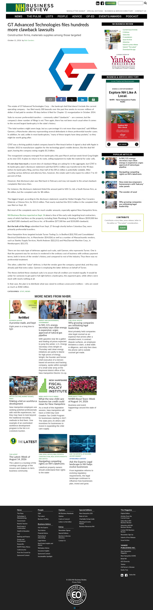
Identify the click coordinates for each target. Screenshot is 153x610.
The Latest (13, 454)
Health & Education (23, 531)
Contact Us (140, 11)
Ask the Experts (75, 454)
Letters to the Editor (65, 522)
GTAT (22, 291)
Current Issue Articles (130, 30)
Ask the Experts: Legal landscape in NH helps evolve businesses (80, 464)
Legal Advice (77, 320)
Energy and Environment (48, 320)
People (63, 16)
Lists (49, 16)
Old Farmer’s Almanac (128, 567)
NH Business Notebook (66, 513)
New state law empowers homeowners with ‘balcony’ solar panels (131, 184)
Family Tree (124, 570)
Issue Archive (127, 40)
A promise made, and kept (22, 323)
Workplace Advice (43, 548)
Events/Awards (110, 16)
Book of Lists (83, 516)
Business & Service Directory (119, 11)
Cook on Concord (64, 519)
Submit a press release (130, 44)
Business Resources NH (86, 526)
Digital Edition (125, 513)
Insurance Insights (43, 551)
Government (44, 322)
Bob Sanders (29, 40)
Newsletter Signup (76, 11)
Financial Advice (43, 533)
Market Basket (27, 396)
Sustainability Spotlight (45, 556)
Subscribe (110, 3)
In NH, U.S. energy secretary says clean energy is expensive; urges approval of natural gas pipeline (53, 330)
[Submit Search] (145, 3)
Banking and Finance (23, 537)
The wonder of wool (128, 192)
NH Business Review (29, 7)
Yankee (123, 564)
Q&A (39, 513)
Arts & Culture (15, 396)
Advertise (126, 42)
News (18, 16)
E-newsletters (127, 37)
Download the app (129, 49)
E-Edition (126, 32)
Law (69, 320)
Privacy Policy (76, 582)
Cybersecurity (21, 550)
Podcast (132, 16)
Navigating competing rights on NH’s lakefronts (52, 462)
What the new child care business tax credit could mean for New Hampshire (52, 401)
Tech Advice (41, 530)
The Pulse (34, 16)
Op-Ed (90, 16)
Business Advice (15, 320)
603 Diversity (125, 561)
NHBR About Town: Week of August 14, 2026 (81, 400)
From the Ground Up (23, 552)
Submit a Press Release (128, 537)
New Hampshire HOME (128, 556)
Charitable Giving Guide (86, 519)
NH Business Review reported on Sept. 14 (26, 215)
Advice (77, 16)
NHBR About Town (75, 396)
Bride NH (124, 559)
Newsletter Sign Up (127, 535)
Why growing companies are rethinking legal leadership (81, 325)
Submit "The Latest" (130, 47)
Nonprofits (20, 544)
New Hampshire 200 (86, 513)
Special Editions (95, 11)
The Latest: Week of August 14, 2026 (19, 458)
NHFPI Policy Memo (51, 396)
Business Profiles (43, 519)
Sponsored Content (23, 555)
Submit (123, 228)
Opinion (61, 516)
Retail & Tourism (22, 524)
